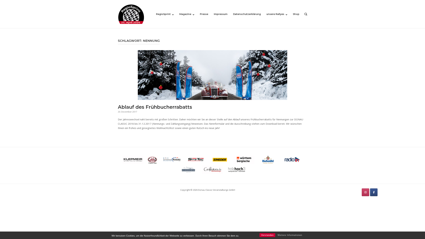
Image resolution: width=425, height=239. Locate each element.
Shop (296, 14)
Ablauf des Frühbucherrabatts (155, 107)
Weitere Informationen (290, 235)
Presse (204, 14)
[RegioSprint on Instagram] (365, 192)
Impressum (220, 14)
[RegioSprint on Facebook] (374, 192)
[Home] (131, 13)
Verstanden (267, 235)
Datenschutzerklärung (247, 14)
